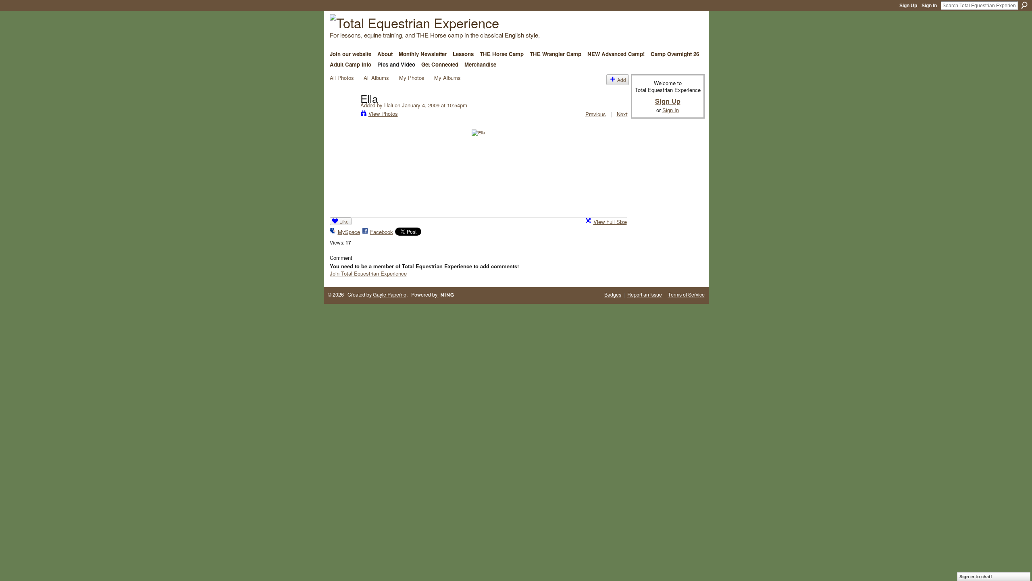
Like (344, 221)
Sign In (929, 5)
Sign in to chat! (975, 576)
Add (621, 79)
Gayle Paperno (389, 294)
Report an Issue (644, 294)
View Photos (383, 113)
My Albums (447, 78)
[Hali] (343, 114)
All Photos (342, 78)
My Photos (411, 78)
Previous (595, 114)
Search (1024, 5)
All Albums (376, 78)
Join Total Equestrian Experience (368, 273)
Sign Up (908, 5)
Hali (388, 105)
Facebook (381, 232)
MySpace (349, 232)
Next (622, 114)
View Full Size (610, 222)
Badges (612, 294)
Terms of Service (686, 294)
